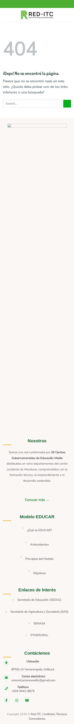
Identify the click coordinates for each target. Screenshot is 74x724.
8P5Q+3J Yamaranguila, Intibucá (32, 669)
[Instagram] (16, 700)
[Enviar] (67, 104)
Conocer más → (37, 499)
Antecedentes (39, 544)
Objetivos (39, 573)
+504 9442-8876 (23, 691)
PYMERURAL (39, 635)
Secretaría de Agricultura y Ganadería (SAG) (39, 612)
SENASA (39, 623)
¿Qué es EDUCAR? (39, 530)
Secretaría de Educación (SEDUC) (39, 600)
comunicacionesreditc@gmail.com (33, 680)
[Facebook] (6, 700)
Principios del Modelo (39, 559)
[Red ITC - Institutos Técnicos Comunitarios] (37, 15)
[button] (6, 15)
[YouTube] (27, 700)
